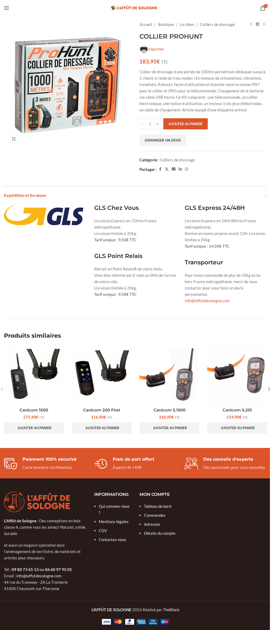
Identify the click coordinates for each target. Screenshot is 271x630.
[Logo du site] (135, 7)
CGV (103, 530)
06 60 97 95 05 (58, 569)
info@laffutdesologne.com (207, 300)
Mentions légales (114, 521)
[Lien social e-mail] (173, 169)
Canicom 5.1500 (169, 410)
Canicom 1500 (34, 410)
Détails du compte (159, 533)
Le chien (187, 24)
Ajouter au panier (185, 124)
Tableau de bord (157, 506)
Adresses (152, 524)
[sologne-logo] (37, 502)
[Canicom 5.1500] (169, 375)
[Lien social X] (166, 169)
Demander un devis (163, 140)
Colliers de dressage (217, 24)
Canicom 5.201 (237, 410)
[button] (34, 427)
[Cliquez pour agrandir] (14, 139)
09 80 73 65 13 (25, 569)
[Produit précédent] (251, 24)
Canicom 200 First (101, 410)
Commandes (154, 515)
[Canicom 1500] (34, 375)
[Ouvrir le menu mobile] (6, 8)
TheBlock (171, 609)
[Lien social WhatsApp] (186, 169)
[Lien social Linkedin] (180, 169)
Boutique (166, 24)
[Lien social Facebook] (160, 169)
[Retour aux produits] (257, 24)
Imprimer (156, 49)
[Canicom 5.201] (237, 375)
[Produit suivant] (264, 24)
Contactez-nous (112, 539)
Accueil (145, 24)
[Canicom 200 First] (102, 375)
